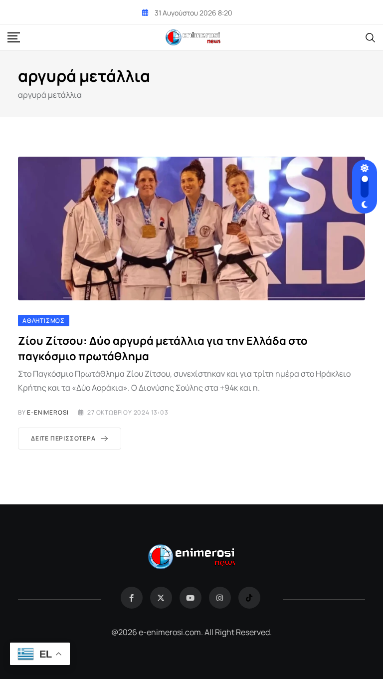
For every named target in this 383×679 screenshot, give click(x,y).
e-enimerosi (48, 412)
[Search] (371, 37)
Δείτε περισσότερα (63, 438)
